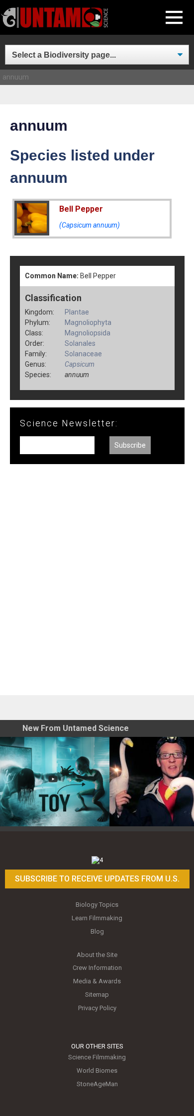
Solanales (80, 343)
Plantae (77, 312)
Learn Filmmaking (97, 918)
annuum (15, 77)
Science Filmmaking (97, 1057)
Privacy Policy (97, 1008)
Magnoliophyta (88, 322)
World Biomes (97, 1070)
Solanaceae (83, 354)
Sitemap (97, 994)
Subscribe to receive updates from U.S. (97, 878)
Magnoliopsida (87, 333)
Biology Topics (97, 904)
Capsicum (80, 364)
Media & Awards (97, 981)
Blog (97, 931)
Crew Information (97, 967)
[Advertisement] (97, 583)
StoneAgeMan (97, 1084)
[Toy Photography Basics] (54, 781)
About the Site (97, 954)
